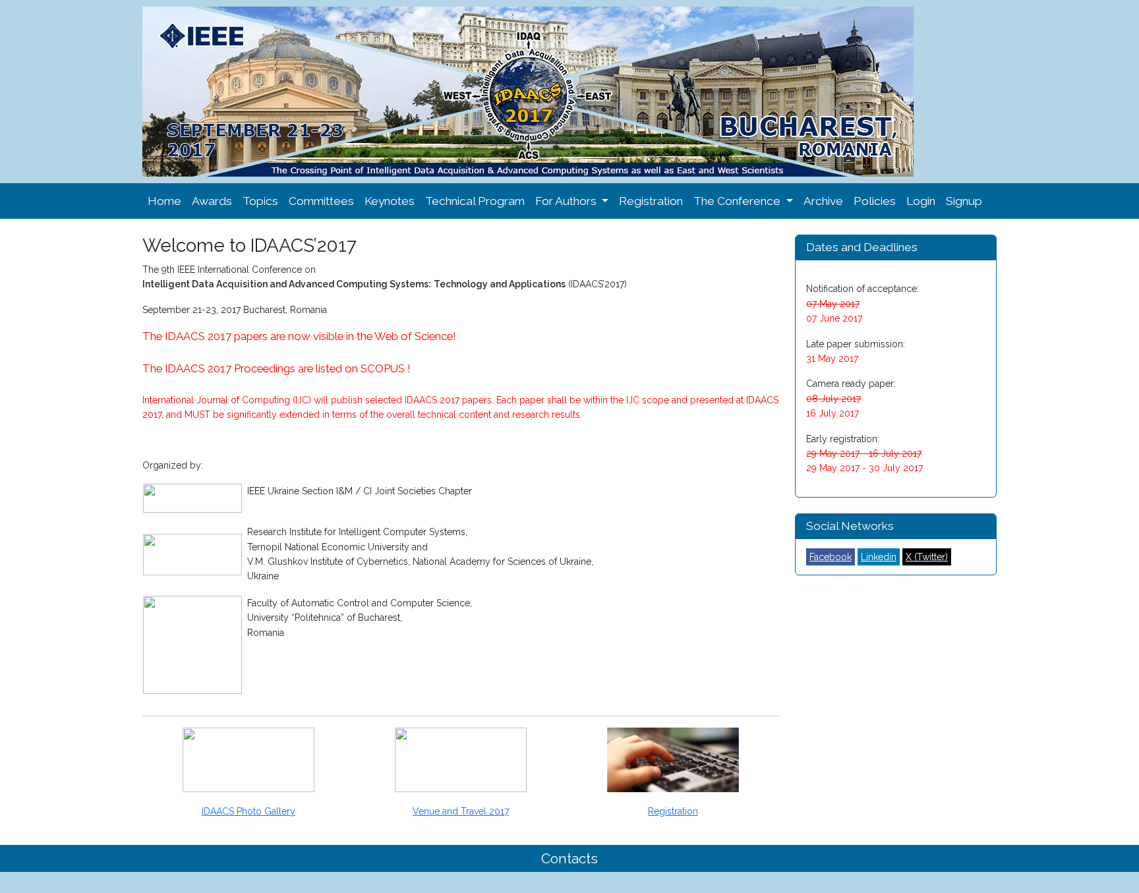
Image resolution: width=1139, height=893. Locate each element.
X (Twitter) (927, 557)
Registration (651, 201)
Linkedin (878, 557)
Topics (260, 201)
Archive (823, 201)
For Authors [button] (567, 201)
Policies (875, 201)
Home (164, 201)
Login (920, 201)
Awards (212, 201)
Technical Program (475, 201)
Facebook (830, 557)
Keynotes (390, 201)
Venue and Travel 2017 (461, 811)
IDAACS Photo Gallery (248, 811)
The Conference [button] (738, 201)
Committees (321, 201)
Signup (964, 201)
